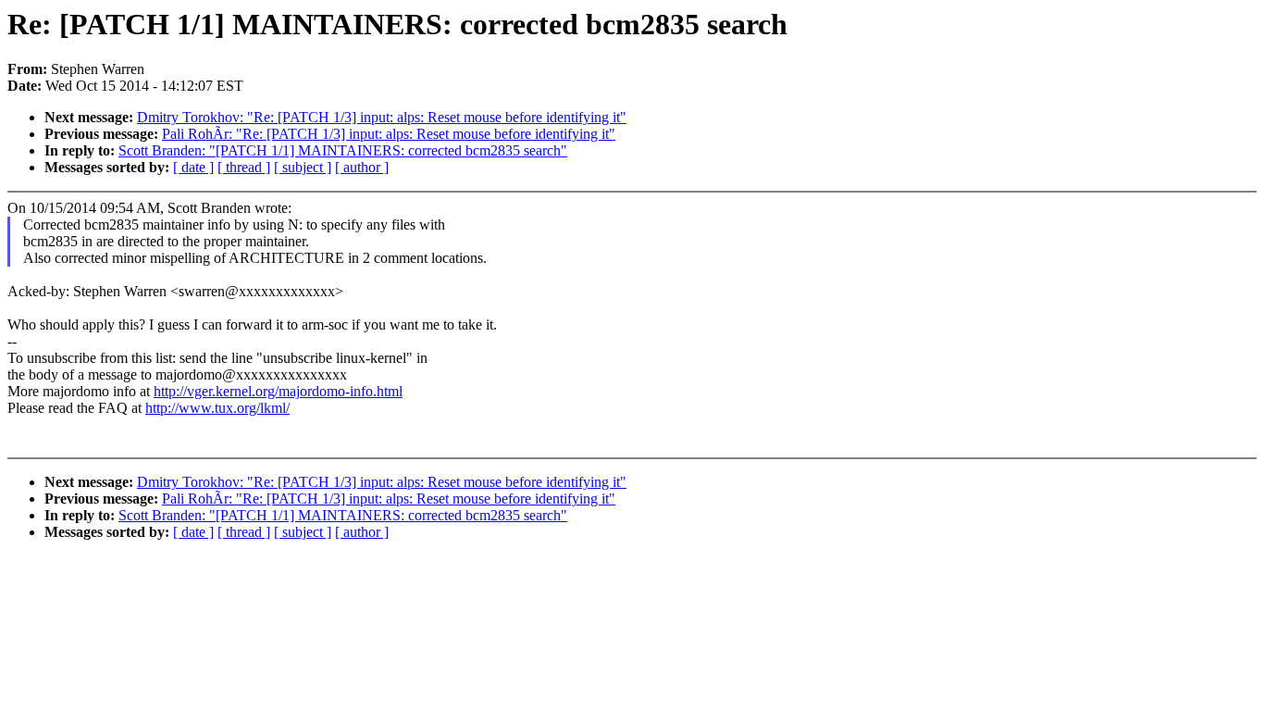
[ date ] (193, 167)
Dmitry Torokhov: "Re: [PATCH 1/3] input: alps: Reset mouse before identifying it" (381, 117)
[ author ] (362, 167)
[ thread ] (243, 167)
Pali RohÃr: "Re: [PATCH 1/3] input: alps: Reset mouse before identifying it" (388, 134)
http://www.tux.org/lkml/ (217, 408)
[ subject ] (302, 167)
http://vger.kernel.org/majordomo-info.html (278, 391)
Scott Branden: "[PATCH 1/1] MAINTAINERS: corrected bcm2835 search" (342, 150)
